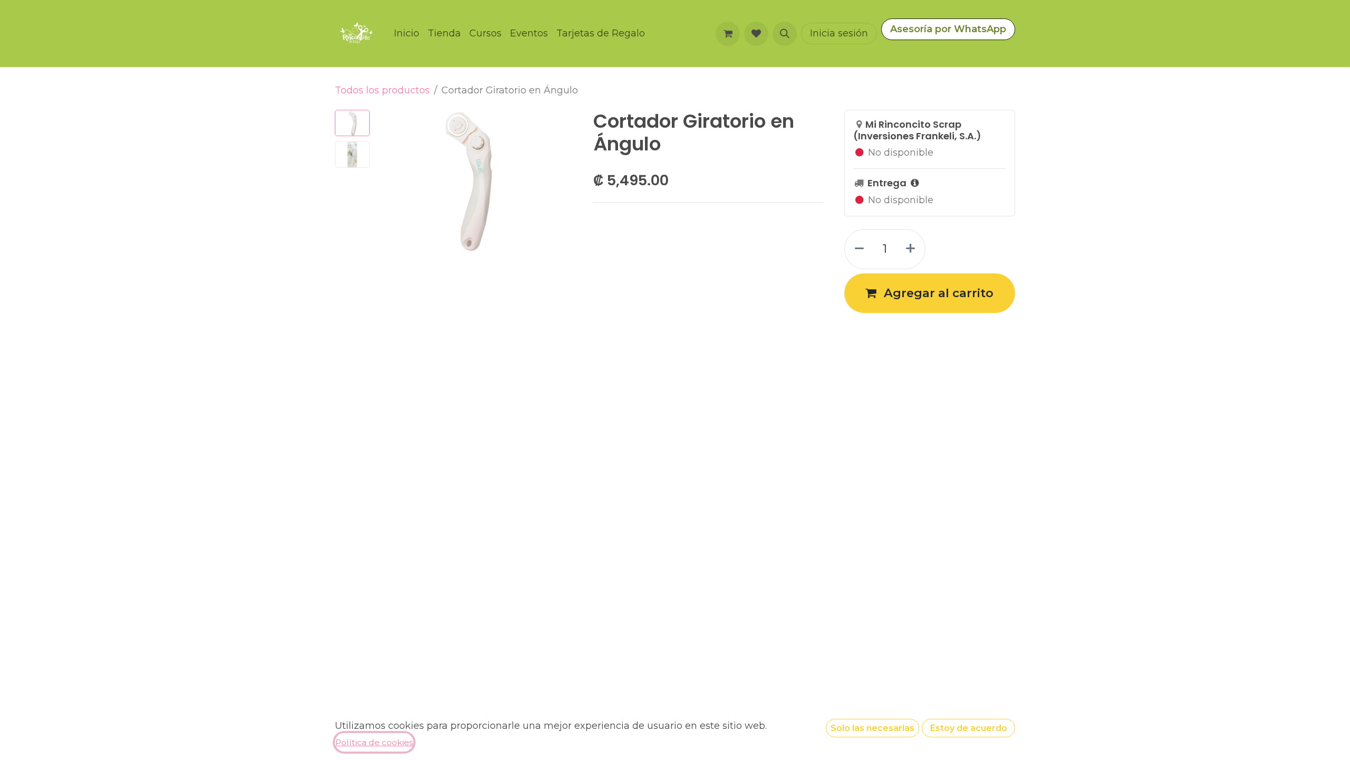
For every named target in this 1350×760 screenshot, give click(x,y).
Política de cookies (374, 742)
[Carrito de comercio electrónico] (728, 34)
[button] (785, 34)
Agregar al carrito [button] (937, 293)
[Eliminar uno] (857, 249)
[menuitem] (406, 33)
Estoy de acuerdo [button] (968, 728)
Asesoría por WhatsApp (948, 29)
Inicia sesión (839, 33)
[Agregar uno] (912, 249)
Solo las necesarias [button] (872, 728)
